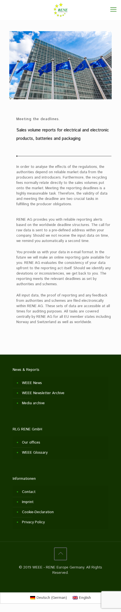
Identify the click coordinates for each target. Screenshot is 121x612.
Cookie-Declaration (38, 512)
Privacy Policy (33, 522)
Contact (28, 492)
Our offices (31, 442)
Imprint (27, 502)
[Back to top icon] (60, 553)
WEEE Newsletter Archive (43, 393)
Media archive (33, 403)
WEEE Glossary (35, 452)
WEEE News (32, 383)
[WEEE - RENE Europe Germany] (60, 10)
